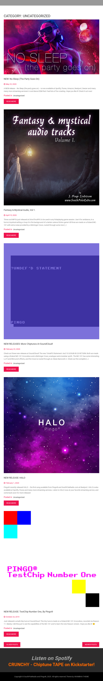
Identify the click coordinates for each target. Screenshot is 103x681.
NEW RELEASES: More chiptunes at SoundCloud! (28, 344)
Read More (11, 101)
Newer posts (91, 644)
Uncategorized (18, 96)
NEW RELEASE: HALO (14, 477)
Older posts (12, 644)
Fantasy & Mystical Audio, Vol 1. (19, 210)
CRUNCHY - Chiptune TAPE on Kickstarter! (51, 664)
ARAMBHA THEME (81, 677)
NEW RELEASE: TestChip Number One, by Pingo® (28, 611)
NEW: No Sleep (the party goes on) (21, 79)
